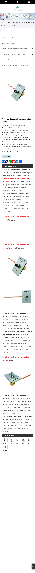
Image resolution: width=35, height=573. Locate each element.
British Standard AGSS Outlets (23, 443)
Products (9, 22)
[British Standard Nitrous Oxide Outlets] (5, 446)
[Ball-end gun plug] (17, 440)
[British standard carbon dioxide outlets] (29, 440)
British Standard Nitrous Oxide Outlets (5, 450)
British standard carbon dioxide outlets (29, 443)
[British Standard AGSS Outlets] (23, 440)
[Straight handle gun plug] (11, 440)
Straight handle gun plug (11, 443)
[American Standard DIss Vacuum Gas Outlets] (16, 92)
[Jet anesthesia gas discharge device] (5, 440)
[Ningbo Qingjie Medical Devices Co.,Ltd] (18, 8)
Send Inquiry (6, 156)
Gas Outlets (16, 22)
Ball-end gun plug (17, 443)
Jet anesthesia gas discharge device (5, 443)
